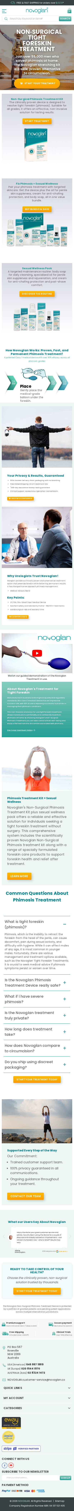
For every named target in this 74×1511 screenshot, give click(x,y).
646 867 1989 (35, 1364)
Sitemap (59, 1501)
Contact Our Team (25, 1196)
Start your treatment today (20, 730)
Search (65, 18)
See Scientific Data (18, 617)
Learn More (19, 876)
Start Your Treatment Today (37, 1291)
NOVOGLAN (24, 1501)
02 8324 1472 (36, 1373)
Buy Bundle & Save (37, 209)
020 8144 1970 (30, 1368)
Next (70, 1236)
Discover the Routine (37, 294)
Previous (4, 1236)
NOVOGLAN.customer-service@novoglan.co (36, 1380)
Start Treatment (37, 121)
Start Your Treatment (40, 83)
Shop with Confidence (21, 499)
